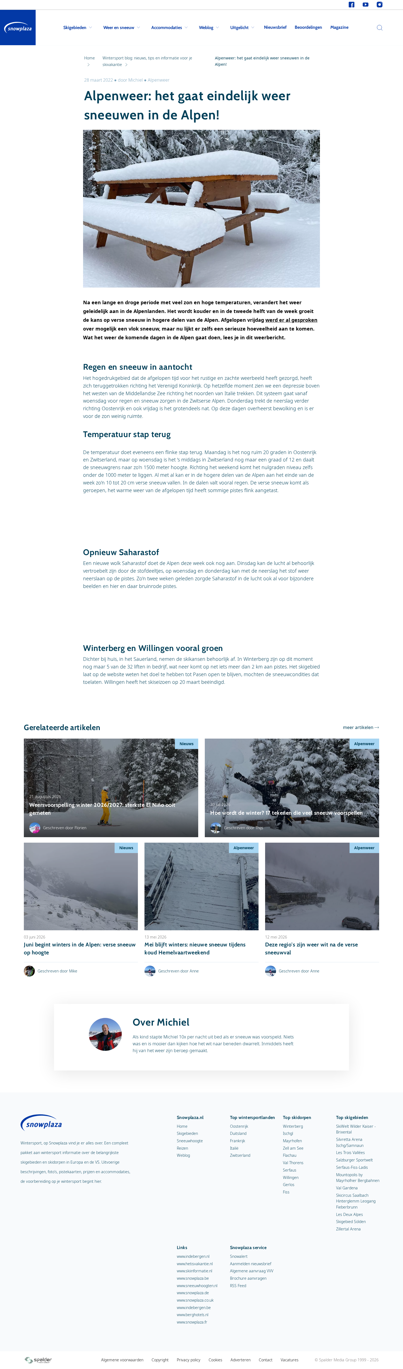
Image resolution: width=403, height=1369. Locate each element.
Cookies (215, 1359)
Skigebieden (74, 27)
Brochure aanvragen (248, 1278)
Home (182, 1126)
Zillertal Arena (348, 1229)
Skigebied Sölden (351, 1221)
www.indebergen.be (194, 1307)
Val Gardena (347, 1187)
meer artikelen (358, 727)
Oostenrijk (239, 1126)
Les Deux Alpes (349, 1214)
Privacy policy (188, 1359)
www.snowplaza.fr (192, 1322)
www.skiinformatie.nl (194, 1270)
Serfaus (289, 1170)
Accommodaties (166, 27)
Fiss (286, 1192)
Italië (234, 1148)
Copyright (160, 1359)
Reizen (182, 1148)
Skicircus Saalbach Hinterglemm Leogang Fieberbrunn (356, 1201)
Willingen (291, 1177)
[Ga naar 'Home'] (18, 27)
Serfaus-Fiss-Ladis (352, 1167)
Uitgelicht (239, 27)
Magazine (339, 27)
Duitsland (238, 1133)
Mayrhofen (292, 1140)
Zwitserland (240, 1155)
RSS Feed (238, 1285)
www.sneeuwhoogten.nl (197, 1285)
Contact (266, 1359)
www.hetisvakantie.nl (195, 1263)
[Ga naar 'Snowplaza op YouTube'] (365, 5)
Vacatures (290, 1359)
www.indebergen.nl (193, 1256)
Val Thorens (293, 1162)
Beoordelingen (308, 27)
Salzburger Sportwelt (354, 1160)
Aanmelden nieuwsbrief (250, 1263)
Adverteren (241, 1359)
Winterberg (293, 1126)
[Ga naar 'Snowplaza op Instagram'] (379, 5)
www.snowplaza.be (193, 1278)
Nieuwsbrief (275, 27)
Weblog (206, 27)
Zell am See (293, 1148)
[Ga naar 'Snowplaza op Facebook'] (351, 5)
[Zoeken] (378, 27)
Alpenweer (158, 80)
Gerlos (288, 1184)
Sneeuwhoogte (190, 1140)
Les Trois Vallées (350, 1152)
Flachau (289, 1155)
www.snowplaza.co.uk (195, 1300)
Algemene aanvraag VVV (251, 1270)
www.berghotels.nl (192, 1314)
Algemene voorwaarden (122, 1359)
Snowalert (239, 1256)
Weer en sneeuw (118, 27)
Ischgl (288, 1133)
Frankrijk (237, 1140)
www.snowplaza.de (193, 1292)
